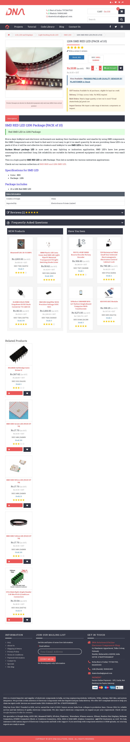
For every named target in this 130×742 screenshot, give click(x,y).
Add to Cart (111, 68)
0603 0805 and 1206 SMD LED (53, 164)
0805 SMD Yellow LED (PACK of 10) (18, 537)
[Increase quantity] (100, 68)
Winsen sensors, (86, 716)
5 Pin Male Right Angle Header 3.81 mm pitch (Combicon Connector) (18, 594)
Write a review (73, 51)
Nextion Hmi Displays (110, 716)
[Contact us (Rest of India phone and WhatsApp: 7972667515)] (48, 10)
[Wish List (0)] (116, 2)
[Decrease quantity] (92, 68)
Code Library (48, 26)
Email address (44, 646)
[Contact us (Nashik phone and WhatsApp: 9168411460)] (48, 13)
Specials (10, 664)
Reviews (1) (17, 212)
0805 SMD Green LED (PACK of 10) (18, 425)
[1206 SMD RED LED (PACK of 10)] (34, 69)
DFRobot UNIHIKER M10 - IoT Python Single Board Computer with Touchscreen (81, 305)
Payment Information (16, 658)
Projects (18, 26)
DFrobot (56, 716)
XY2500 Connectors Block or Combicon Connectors (34, 719)
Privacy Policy (13, 652)
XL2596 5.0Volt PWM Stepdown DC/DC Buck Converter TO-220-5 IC (21, 304)
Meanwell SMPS (45, 716)
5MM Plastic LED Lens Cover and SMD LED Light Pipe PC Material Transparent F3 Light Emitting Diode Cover (49, 257)
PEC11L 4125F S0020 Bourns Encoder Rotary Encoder (81, 254)
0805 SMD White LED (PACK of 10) (18, 481)
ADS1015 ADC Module (109, 301)
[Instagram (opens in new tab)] (122, 27)
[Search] (121, 19)
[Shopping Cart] (119, 2)
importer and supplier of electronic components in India (39, 698)
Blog (61, 26)
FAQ (9, 642)
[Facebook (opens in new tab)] (110, 27)
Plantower (64, 716)
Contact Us (74, 26)
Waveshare (74, 716)
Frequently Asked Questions (29, 222)
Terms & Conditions (15, 655)
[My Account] (111, 2)
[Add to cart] (15, 393)
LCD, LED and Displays (24, 35)
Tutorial (32, 26)
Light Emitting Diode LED (48, 35)
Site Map (10, 667)
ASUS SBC (33, 716)
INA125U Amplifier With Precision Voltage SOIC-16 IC (49, 304)
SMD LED (67, 35)
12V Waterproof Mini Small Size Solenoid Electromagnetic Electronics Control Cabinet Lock (109, 257)
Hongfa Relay (22, 716)
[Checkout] (123, 2)
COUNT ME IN (47, 659)
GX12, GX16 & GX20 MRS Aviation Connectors (76, 719)
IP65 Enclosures (105, 719)
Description (12, 118)
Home (7, 27)
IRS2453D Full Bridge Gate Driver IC (18, 369)
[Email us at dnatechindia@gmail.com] (47, 16)
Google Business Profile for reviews (17, 712)
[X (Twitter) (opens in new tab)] (116, 27)
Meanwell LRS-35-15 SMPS (21, 252)
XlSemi (97, 716)
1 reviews (83, 51)
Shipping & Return (14, 648)
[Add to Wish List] (120, 68)
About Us (11, 645)
